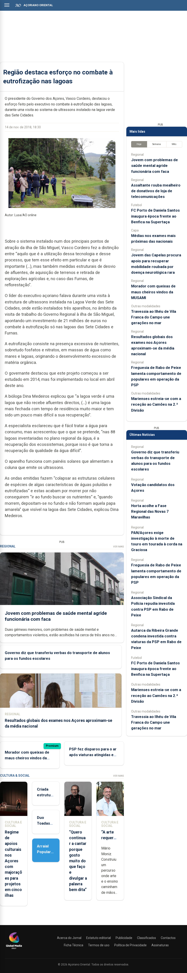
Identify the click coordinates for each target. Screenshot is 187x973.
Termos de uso (98, 945)
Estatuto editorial (98, 938)
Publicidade (124, 938)
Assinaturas (160, 945)
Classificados (146, 938)
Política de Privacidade (130, 945)
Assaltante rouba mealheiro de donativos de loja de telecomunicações (155, 191)
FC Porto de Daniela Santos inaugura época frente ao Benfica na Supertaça (155, 216)
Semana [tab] (156, 144)
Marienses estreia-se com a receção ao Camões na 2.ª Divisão (156, 404)
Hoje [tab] (139, 144)
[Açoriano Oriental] (14, 949)
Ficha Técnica (73, 945)
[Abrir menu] (7, 5)
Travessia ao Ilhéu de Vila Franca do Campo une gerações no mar (153, 317)
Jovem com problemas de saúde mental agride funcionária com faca (154, 166)
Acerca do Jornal (69, 938)
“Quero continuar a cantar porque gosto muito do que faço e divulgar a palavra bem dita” (78, 861)
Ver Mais (118, 546)
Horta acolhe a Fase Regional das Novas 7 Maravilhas (150, 511)
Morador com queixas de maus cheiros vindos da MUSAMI (27, 758)
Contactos (168, 938)
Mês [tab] (174, 144)
